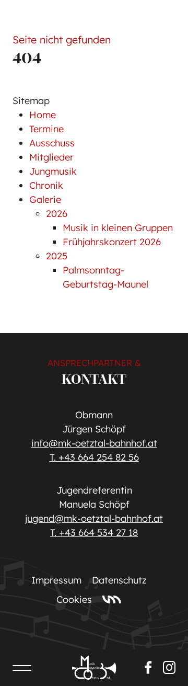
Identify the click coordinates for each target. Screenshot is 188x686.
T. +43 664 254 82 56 (94, 457)
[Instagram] (169, 667)
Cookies (74, 599)
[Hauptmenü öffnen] (22, 667)
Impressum (56, 580)
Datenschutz (119, 580)
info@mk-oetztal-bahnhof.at (94, 443)
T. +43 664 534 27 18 (94, 533)
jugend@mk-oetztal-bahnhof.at (94, 518)
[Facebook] (148, 667)
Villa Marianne (111, 599)
